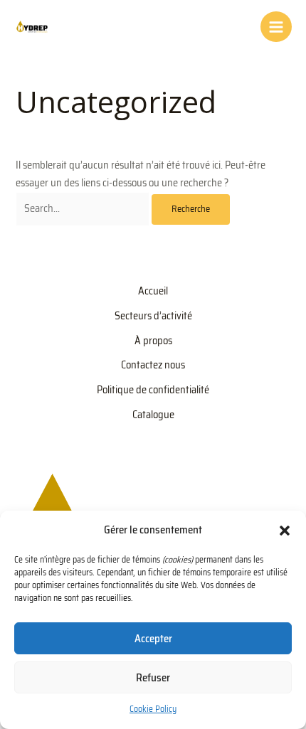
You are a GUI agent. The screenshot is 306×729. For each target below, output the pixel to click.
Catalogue (153, 414)
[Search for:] (84, 208)
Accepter (153, 638)
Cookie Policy (153, 708)
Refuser (153, 677)
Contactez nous (153, 364)
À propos (153, 340)
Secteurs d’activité (153, 315)
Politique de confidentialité (153, 389)
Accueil (153, 290)
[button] (285, 530)
